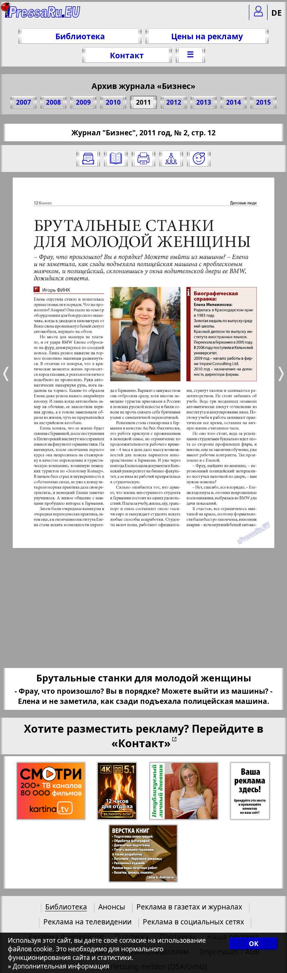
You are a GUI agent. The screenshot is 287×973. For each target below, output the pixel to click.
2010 (113, 102)
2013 (203, 102)
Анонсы (111, 907)
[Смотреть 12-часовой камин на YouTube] (117, 791)
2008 (53, 102)
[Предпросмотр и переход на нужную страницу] (116, 158)
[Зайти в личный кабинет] (258, 12)
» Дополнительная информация (58, 966)
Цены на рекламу (207, 36)
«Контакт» (141, 743)
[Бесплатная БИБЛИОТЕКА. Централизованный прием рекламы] (43, 15)
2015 (263, 102)
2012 (173, 102)
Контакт (127, 55)
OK (253, 943)
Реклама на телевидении (87, 922)
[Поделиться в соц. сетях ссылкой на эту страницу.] (171, 158)
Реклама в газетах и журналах (189, 907)
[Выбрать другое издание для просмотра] (88, 158)
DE (276, 12)
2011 (143, 102)
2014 (233, 102)
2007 (23, 102)
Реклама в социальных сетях (193, 922)
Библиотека (80, 36)
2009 (83, 102)
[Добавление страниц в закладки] (199, 158)
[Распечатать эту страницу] (143, 158)
